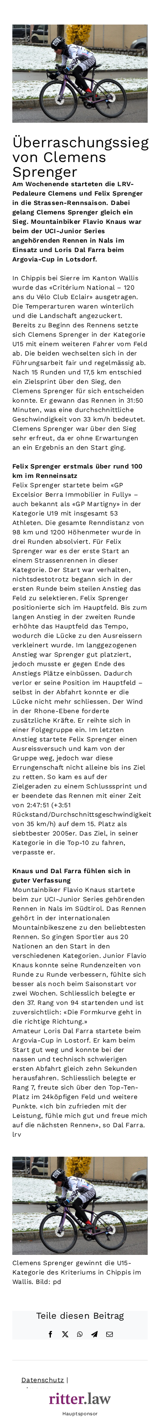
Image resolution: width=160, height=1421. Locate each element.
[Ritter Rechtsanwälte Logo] (80, 1395)
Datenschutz (42, 1380)
